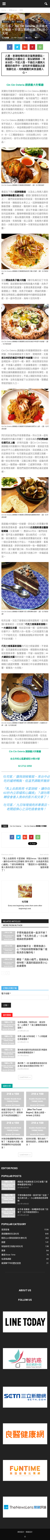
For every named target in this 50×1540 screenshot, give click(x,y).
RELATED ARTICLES (11, 921)
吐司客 (6, 38)
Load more (24, 1077)
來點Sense (6, 22)
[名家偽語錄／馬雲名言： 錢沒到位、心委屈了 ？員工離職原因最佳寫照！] (8, 1026)
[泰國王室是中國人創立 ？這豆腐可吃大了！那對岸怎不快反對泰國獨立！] (12, 1099)
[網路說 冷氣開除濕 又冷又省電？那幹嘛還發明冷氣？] (8, 1185)
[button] (46, 4)
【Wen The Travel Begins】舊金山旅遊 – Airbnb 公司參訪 (36, 1112)
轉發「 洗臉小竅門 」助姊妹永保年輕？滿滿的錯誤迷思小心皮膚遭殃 (32, 962)
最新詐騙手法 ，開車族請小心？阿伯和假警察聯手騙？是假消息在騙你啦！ (32, 949)
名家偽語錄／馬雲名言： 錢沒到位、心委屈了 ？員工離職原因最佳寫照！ (32, 1025)
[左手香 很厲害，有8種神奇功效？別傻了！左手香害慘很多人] (8, 1213)
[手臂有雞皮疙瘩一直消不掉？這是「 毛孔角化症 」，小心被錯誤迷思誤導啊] (8, 936)
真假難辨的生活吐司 (10, 1233)
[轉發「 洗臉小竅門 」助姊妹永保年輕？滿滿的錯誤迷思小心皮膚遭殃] (8, 963)
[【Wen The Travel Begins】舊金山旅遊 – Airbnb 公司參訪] (37, 1099)
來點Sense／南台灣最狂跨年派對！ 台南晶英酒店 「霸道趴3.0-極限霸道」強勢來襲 (37, 863)
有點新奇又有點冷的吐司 (12, 1246)
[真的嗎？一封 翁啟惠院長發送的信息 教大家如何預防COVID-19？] (8, 1067)
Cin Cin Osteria (15, 826)
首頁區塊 (19, 22)
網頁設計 (21, 1532)
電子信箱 (5, 993)
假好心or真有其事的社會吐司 (14, 1238)
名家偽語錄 (6, 1259)
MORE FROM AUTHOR (12, 925)
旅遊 (3, 1242)
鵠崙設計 (29, 1532)
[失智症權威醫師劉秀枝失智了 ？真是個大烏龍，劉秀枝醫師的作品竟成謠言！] (12, 1128)
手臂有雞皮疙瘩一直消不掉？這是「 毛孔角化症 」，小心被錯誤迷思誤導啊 (32, 935)
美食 (13, 22)
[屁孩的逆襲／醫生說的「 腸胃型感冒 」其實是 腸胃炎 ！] (37, 1128)
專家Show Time (8, 1254)
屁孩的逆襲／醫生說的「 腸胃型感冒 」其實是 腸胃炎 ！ (37, 1142)
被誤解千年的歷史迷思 (11, 1263)
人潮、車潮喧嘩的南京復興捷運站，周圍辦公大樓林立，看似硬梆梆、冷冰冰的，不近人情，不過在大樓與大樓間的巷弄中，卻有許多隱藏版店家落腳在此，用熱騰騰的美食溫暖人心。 (25, 64)
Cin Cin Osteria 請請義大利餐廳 (35, 826)
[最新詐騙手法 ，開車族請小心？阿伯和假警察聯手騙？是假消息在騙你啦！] (8, 949)
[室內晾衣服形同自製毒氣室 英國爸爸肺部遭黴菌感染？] (8, 1053)
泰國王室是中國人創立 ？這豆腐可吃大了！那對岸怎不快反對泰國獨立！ (12, 1112)
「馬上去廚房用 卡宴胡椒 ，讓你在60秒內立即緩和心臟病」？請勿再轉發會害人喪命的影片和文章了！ (26, 793)
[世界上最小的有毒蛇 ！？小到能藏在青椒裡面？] (8, 1040)
